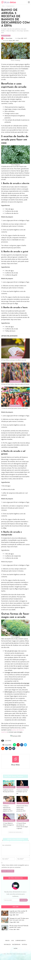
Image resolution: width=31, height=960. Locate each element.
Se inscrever (24, 900)
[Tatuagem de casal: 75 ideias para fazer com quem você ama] (4, 920)
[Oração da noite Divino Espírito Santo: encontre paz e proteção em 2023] (22, 800)
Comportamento (6, 35)
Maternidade (16, 945)
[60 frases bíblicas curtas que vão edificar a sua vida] (15, 348)
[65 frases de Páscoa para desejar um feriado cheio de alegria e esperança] (22, 818)
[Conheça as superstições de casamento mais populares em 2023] (9, 800)
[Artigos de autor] (15, 759)
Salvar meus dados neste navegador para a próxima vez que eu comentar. (15, 866)
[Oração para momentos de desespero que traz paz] (22, 784)
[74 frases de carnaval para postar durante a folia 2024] (15, 397)
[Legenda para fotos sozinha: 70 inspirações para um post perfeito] (4, 913)
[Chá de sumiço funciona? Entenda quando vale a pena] (4, 927)
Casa (12, 941)
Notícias (24, 945)
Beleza (7, 941)
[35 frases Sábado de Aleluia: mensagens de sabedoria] (9, 818)
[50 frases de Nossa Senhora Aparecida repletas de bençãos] (15, 373)
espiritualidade (8, 740)
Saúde (15, 948)
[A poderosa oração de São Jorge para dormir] (9, 784)
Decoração (7, 945)
